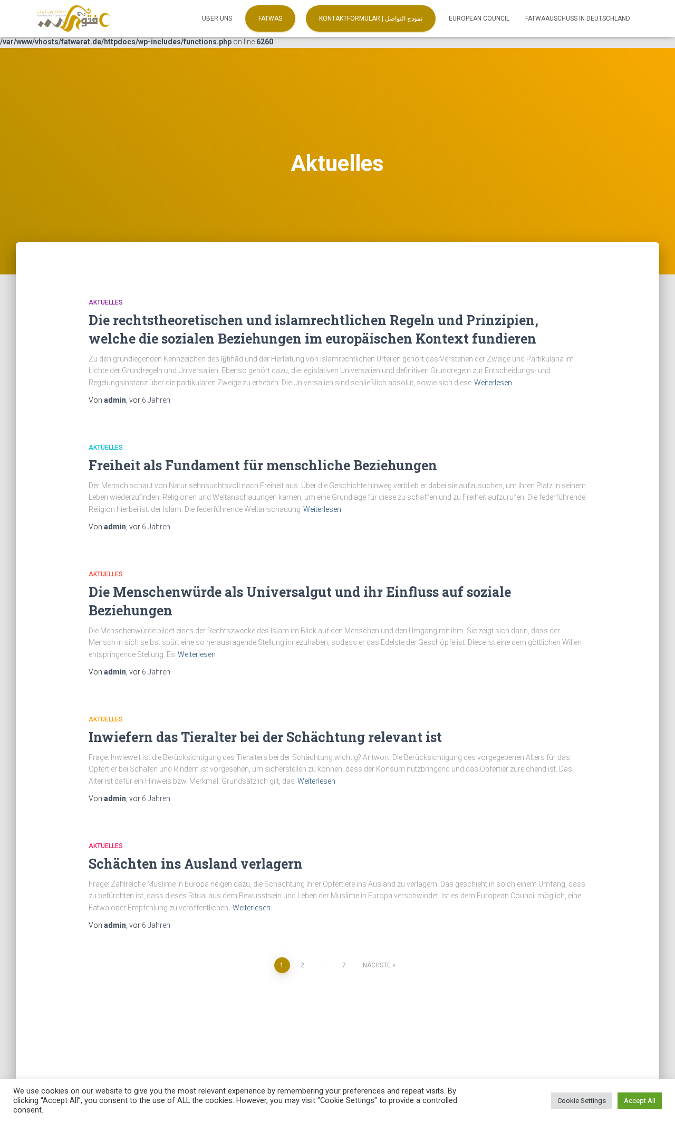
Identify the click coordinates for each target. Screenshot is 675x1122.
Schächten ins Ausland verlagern (196, 863)
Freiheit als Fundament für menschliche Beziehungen (263, 465)
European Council (479, 18)
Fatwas (270, 18)
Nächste (377, 965)
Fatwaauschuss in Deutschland (577, 18)
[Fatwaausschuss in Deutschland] (73, 18)
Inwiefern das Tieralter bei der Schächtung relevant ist (265, 737)
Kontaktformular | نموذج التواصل (370, 18)
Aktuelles (106, 302)
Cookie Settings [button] (581, 1101)
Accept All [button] (639, 1101)
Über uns (217, 18)
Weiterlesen (493, 382)
